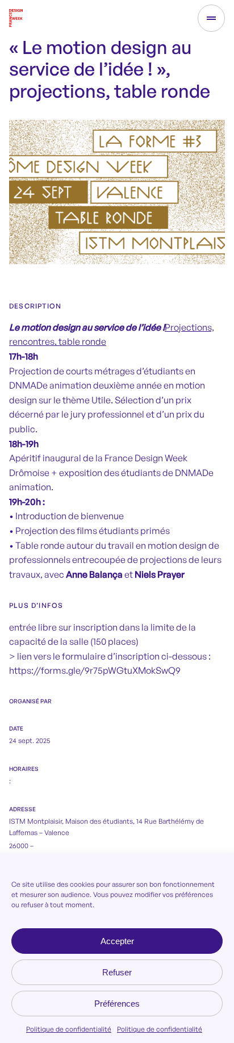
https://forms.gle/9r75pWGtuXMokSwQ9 (95, 670)
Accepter (117, 941)
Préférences (117, 1003)
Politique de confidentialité (68, 1029)
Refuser (117, 972)
